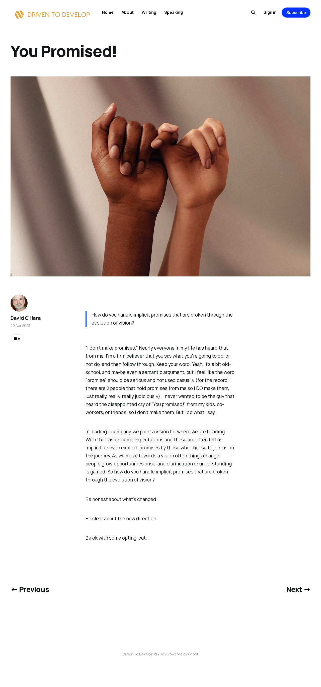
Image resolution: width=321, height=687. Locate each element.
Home (108, 12)
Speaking (173, 12)
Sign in (270, 12)
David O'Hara (26, 318)
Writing (149, 12)
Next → (298, 589)
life (17, 338)
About (128, 12)
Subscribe (296, 12)
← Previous (30, 589)
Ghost (193, 654)
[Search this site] (253, 12)
